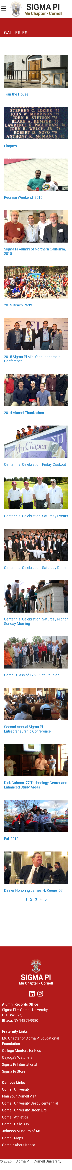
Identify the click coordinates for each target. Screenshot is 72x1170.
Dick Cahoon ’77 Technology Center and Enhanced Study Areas (35, 785)
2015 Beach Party (18, 305)
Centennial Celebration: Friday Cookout (35, 464)
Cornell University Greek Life (24, 1110)
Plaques (10, 146)
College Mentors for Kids (21, 1051)
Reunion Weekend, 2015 (23, 197)
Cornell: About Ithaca (18, 1145)
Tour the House (16, 94)
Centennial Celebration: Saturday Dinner (36, 568)
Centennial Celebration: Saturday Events (36, 516)
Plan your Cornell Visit (19, 1096)
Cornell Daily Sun (15, 1124)
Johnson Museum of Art (21, 1131)
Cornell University (16, 1089)
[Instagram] (40, 993)
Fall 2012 (11, 839)
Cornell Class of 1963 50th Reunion (31, 675)
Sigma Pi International (19, 1065)
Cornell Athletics (15, 1117)
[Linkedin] (32, 993)
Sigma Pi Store (13, 1071)
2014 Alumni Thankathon (24, 413)
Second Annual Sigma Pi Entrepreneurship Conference (27, 729)
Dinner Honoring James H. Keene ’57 (33, 890)
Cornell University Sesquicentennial (30, 1103)
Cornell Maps (12, 1138)
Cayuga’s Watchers (17, 1057)
